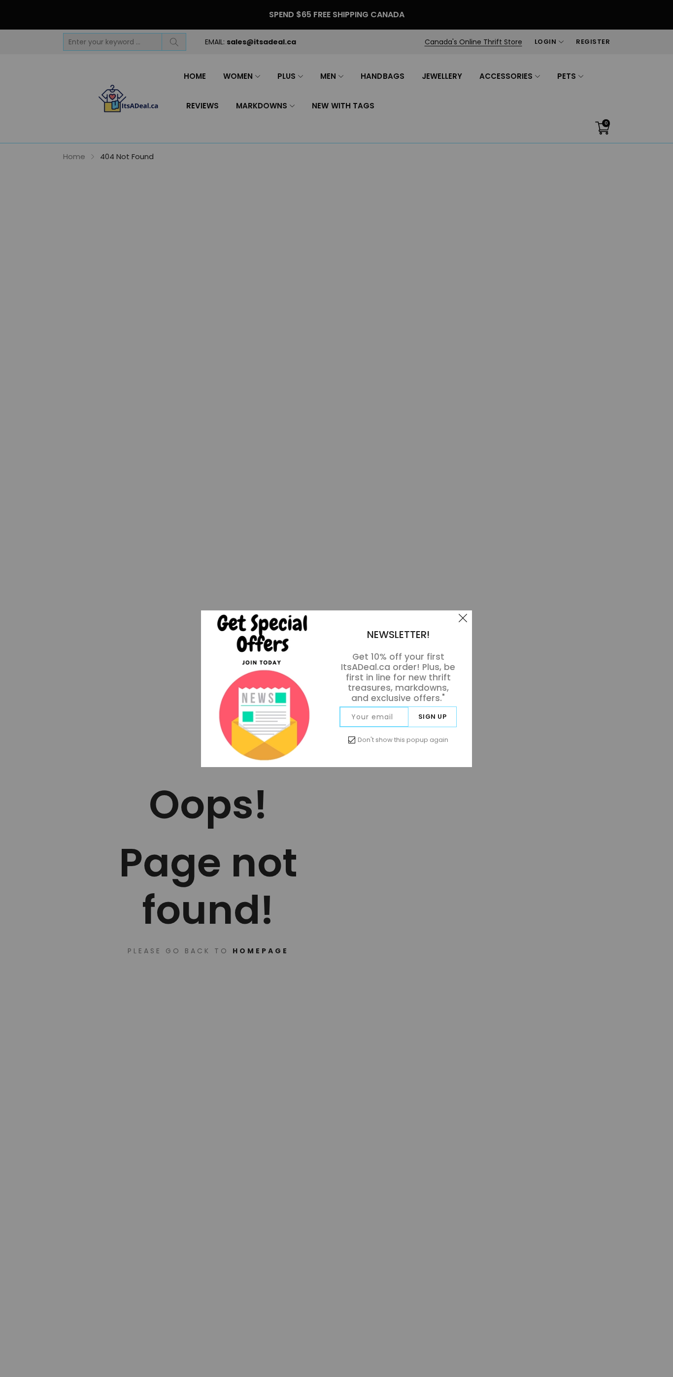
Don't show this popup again (403, 739)
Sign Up (432, 716)
